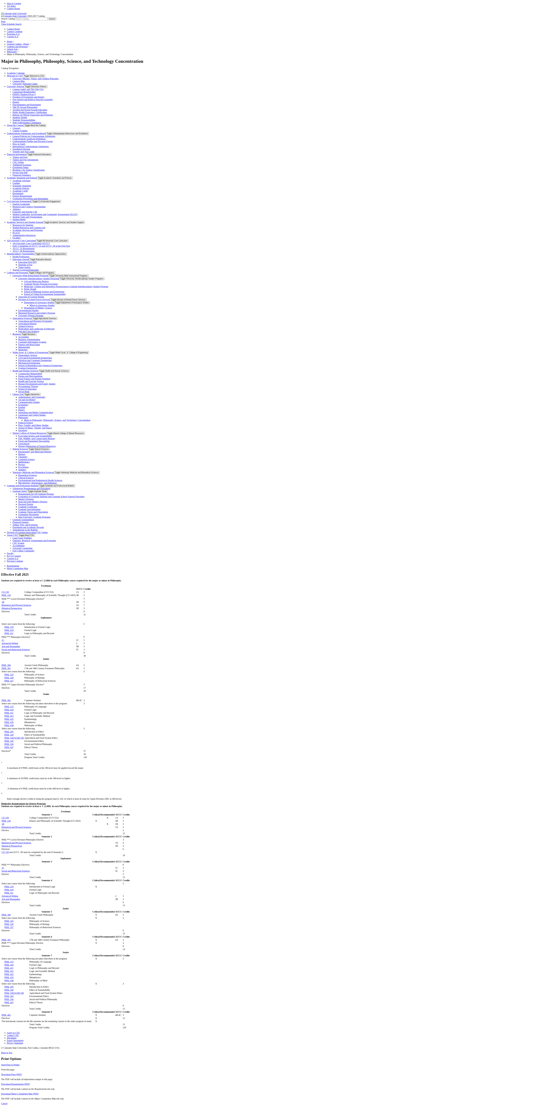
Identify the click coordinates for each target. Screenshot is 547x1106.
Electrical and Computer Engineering (35, 360)
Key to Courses (14, 556)
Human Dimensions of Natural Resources (37, 446)
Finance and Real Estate (29, 344)
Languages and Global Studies (32, 415)
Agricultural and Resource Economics (35, 321)
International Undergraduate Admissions (31, 146)
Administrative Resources (24, 235)
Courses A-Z (12, 36)
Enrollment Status (20, 167)
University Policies (15, 86)
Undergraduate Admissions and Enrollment (26, 133)
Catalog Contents (14, 31)
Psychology (23, 467)
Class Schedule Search (11, 24)
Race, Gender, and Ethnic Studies (33, 425)
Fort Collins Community (23, 551)
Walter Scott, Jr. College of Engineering (30, 352)
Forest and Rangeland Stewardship (34, 441)
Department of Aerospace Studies (39, 302)
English (21, 407)
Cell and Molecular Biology (36, 281)
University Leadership (22, 548)
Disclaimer (12, 1038)
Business (17, 334)
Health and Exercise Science (31, 381)
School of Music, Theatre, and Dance (35, 428)
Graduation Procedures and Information (30, 198)
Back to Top (6, 1052)
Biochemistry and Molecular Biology (35, 452)
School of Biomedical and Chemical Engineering (40, 365)
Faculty (10, 553)
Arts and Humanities (11, 646)
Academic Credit (20, 191)
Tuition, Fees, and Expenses (25, 525)
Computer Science (26, 459)
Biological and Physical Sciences (16, 605)
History (21, 410)
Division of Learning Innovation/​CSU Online (27, 532)
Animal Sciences (25, 326)
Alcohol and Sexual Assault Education (30, 110)
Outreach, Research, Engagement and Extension (34, 540)
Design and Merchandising (30, 376)
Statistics (22, 469)
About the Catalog (15, 125)
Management (24, 347)
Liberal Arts (12, 49)
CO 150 (5, 592)
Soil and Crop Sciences (28, 331)
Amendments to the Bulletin (25, 530)
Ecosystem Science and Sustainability (35, 436)
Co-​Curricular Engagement (19, 201)
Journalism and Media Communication (35, 412)
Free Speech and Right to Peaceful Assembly (33, 99)
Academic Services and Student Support (25, 222)
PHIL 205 (9, 731)
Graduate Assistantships (23, 519)
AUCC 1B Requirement (23, 251)
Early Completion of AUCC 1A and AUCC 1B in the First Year (41, 246)
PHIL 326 (9, 678)
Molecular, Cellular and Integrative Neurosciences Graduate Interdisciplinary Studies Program (66, 286)
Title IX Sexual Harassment (25, 107)
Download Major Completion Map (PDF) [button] (20, 1094)
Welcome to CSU (15, 76)
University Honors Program (30, 315)
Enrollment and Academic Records (28, 527)
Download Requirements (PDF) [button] (15, 1084)
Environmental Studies (28, 310)
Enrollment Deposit (21, 149)
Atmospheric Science (27, 355)
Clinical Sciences (26, 478)
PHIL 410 (9, 630)
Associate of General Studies (31, 297)
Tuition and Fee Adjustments (25, 160)
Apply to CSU (13, 1033)
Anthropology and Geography (31, 397)
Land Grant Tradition (22, 538)
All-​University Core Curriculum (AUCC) (31, 243)
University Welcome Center (25, 84)
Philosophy (12, 52)
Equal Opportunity (15, 1040)
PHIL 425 (9, 719)
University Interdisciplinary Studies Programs (38, 278)
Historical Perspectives (12, 608)
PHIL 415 (9, 716)
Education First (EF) (27, 262)
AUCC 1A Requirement (23, 248)
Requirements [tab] (13, 566)
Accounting (23, 337)
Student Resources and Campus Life (29, 227)
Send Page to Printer (10, 1065)
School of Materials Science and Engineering (44, 291)
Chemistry (22, 457)
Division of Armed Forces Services (34, 299)
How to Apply (19, 144)
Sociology (22, 430)
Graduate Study (20, 491)
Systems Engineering (27, 368)
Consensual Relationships (24, 92)
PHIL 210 (9, 627)
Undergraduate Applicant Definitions (29, 139)
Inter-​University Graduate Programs (34, 517)
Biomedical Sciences (27, 475)
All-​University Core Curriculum (21, 240)
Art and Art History (27, 399)
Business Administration (29, 339)
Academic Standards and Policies (22, 178)
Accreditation (19, 545)
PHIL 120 (6, 595)
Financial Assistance (22, 175)
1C (3, 640)
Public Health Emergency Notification (30, 112)
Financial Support (20, 522)
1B (3, 602)
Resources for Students (23, 225)
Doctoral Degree (25, 504)
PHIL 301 (6, 668)
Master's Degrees (26, 499)
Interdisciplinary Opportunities (20, 254)
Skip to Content (14, 3)
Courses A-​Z (12, 558)
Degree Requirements (22, 196)
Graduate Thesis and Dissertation (33, 512)
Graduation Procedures (28, 514)
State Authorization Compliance (27, 122)
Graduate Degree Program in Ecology (41, 284)
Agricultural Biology (27, 323)
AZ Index (11, 6)
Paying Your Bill (20, 172)
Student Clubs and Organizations (27, 217)
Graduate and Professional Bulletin (22, 485)
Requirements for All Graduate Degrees (36, 494)
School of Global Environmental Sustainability (45, 294)
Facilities (17, 238)
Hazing (16, 102)
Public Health (30, 289)
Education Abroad (21, 259)
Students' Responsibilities (24, 120)
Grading (16, 183)
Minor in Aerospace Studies (42, 305)
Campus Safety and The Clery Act (28, 89)
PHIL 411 (8, 633)
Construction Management (30, 373)
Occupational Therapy (28, 386)
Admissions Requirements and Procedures (31, 488)
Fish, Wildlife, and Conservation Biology (36, 438)
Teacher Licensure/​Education (26, 270)
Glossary (17, 128)
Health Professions (21, 256)
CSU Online (18, 162)
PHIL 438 (9, 725)
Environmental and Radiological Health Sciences (40, 480)
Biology (21, 454)
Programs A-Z (13, 34)
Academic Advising (21, 180)
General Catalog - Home (18, 44)
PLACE (16, 233)
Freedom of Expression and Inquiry (28, 97)
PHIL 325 (9, 674)
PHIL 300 (6, 665)
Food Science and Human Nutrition (34, 379)
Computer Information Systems (32, 342)
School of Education (27, 389)
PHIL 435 (9, 722)
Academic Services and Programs (28, 230)
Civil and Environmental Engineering (35, 358)
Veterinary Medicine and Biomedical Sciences (33, 472)
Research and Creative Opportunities (29, 206)
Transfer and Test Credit (23, 151)
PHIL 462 (6, 700)
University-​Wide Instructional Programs (30, 275)
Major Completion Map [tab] (17, 568)
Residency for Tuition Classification (29, 170)
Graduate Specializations (29, 509)
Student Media (19, 219)
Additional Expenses (22, 165)
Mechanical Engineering (29, 363)
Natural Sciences (20, 449)
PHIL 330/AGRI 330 (14, 738)
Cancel (4, 1103)
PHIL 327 (9, 681)
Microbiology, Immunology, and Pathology (37, 483)
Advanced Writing (10, 643)
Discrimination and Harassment (27, 104)
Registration (18, 193)
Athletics (17, 209)
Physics (21, 464)
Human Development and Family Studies (36, 384)
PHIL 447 (9, 747)
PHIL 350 (9, 744)
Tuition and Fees (20, 157)
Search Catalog (8, 19)
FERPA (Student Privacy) (24, 94)
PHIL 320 (9, 735)
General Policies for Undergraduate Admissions (34, 136)
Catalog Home (13, 8)
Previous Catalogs (15, 561)
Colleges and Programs (17, 46)
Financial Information (16, 154)
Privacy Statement (15, 1043)
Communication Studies (29, 402)
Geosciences (23, 443)
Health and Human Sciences (25, 371)
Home (9, 41)
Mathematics (24, 462)
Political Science (25, 423)
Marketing (22, 350)
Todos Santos (24, 267)
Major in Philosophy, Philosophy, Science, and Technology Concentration (57, 420)
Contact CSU (13, 1035)
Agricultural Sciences (22, 318)
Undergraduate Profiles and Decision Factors (33, 141)
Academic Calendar (16, 73)
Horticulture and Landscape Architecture (36, 329)
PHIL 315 (9, 706)
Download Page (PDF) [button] (11, 1074)
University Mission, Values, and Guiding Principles (36, 78)
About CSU (12, 535)
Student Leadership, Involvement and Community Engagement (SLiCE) (45, 214)
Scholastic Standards (22, 186)
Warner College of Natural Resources (29, 433)
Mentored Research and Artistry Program (36, 313)
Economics (23, 405)
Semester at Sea (25, 265)
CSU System (18, 543)
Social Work (23, 391)
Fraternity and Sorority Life (25, 212)
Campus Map (19, 81)
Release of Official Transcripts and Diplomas (33, 115)
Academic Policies (21, 188)
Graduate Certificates (27, 507)
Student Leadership (21, 204)
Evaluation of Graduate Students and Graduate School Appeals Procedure (51, 496)
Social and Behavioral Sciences (16, 649)
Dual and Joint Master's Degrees (32, 501)
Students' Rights (20, 117)
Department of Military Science (38, 308)
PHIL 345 (9, 741)
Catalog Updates (20, 130)
